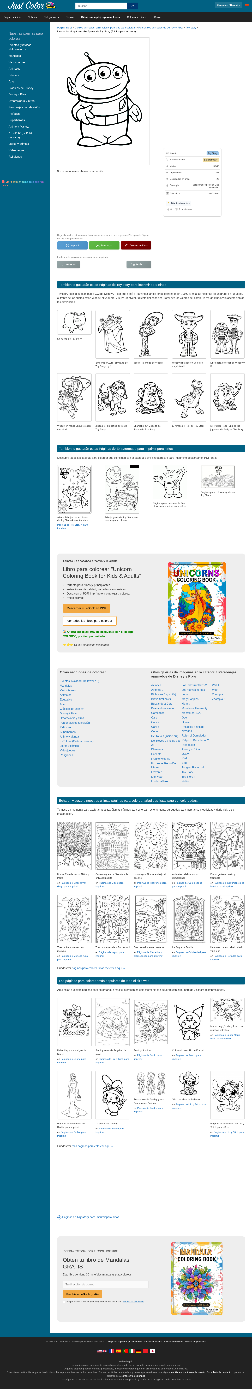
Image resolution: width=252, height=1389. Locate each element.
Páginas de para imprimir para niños (90, 1217)
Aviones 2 (157, 689)
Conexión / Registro (228, 5)
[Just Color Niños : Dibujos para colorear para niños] (31, 4)
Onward (186, 722)
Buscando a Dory (161, 703)
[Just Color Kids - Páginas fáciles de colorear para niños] (118, 1351)
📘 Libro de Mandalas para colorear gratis (23, 183)
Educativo (66, 699)
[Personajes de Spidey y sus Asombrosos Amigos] (151, 1094)
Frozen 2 (156, 772)
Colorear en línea (136, 17)
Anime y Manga (69, 736)
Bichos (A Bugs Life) (163, 694)
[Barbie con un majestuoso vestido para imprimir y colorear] (74, 1118)
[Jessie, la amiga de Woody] (151, 357)
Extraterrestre (211, 159)
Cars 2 (155, 722)
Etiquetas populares (117, 1341)
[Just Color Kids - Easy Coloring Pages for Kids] (102, 1351)
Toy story (191, 27)
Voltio (185, 781)
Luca (185, 694)
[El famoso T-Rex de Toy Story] (189, 420)
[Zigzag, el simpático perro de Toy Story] (112, 420)
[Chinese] (145, 1351)
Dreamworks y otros (72, 718)
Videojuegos (67, 750)
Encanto (156, 754)
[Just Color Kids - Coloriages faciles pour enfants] (111, 1351)
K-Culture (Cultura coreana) (76, 741)
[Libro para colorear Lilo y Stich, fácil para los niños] (227, 1118)
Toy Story (213, 153)
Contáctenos (135, 1341)
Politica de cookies (173, 1341)
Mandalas (66, 685)
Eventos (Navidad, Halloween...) (79, 681)
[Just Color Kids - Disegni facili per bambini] (132, 1351)
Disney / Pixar (68, 713)
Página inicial (64, 27)
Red (184, 758)
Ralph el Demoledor (194, 735)
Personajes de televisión (75, 722)
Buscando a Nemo (162, 708)
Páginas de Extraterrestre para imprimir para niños (136, 448)
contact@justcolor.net (133, 1375)
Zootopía (217, 694)
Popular (70, 17)
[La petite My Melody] (112, 1118)
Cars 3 (155, 726)
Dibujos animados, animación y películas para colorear (105, 27)
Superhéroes (68, 732)
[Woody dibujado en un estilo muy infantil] (189, 357)
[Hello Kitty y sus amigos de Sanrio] (74, 1045)
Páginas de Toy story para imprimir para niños (132, 285)
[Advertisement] (104, 203)
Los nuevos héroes (193, 689)
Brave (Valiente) (161, 699)
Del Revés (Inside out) (164, 736)
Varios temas (68, 690)
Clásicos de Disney (71, 708)
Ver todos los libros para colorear (89, 620)
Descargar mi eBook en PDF (86, 608)
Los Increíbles (159, 781)
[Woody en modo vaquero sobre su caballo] (74, 420)
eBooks (157, 17)
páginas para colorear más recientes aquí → (98, 968)
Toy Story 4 (188, 776)
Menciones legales (153, 1341)
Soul (184, 762)
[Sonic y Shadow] (151, 1045)
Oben (185, 717)
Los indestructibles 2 (194, 685)
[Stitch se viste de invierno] (189, 1094)
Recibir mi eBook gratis (82, 1294)
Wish (215, 689)
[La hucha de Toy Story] (74, 333)
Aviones (156, 685)
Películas (65, 727)
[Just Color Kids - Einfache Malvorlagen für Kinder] (138, 1351)
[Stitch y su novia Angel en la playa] (112, 1045)
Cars (154, 717)
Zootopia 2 (218, 699)
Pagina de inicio (12, 17)
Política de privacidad (133, 1301)
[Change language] (247, 5)
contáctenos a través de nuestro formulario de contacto (201, 1372)
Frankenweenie (160, 758)
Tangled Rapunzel (193, 767)
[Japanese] (152, 1351)
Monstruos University (194, 708)
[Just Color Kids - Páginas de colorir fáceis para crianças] (125, 1351)
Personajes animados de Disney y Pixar (160, 27)
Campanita (158, 712)
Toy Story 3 (188, 772)
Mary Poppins (190, 699)
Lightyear (157, 776)
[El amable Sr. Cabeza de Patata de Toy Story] (151, 420)
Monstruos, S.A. (191, 712)
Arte (62, 704)
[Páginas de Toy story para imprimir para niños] (59, 1217)
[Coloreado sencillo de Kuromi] (189, 1045)
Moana (186, 703)
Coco (154, 731)
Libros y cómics (69, 745)
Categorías (50, 17)
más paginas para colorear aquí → (93, 1146)
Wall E (216, 685)
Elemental (157, 749)
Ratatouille (188, 744)
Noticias (32, 17)
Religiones (66, 755)
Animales (65, 694)
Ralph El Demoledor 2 (195, 740)
